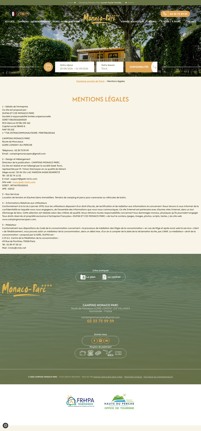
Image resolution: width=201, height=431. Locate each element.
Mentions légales (133, 377)
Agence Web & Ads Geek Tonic (108, 377)
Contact (190, 21)
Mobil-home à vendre (66, 21)
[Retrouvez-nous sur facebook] (19, 14)
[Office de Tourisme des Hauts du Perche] (119, 401)
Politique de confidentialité (158, 377)
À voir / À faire (171, 21)
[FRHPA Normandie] (81, 401)
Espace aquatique (132, 21)
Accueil (10, 21)
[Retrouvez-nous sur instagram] (23, 14)
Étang (152, 21)
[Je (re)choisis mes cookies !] (5, 425)
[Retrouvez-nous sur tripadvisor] (27, 14)
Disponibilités (139, 67)
